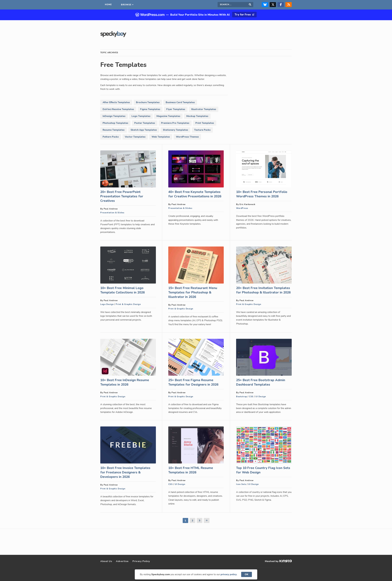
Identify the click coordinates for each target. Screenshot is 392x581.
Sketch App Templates (144, 129)
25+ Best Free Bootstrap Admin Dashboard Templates (260, 382)
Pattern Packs (111, 136)
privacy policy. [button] (229, 574)
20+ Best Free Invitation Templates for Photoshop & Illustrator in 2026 (263, 290)
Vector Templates (135, 136)
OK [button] (246, 574)
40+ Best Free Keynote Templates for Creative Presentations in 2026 (194, 194)
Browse (126, 4)
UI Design (260, 396)
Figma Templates (150, 109)
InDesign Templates (114, 116)
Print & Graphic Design (128, 304)
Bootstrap (241, 396)
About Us (106, 561)
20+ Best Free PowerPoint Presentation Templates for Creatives (121, 196)
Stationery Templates (175, 129)
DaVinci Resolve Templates (118, 109)
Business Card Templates (180, 102)
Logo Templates (141, 116)
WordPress (242, 208)
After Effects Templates (116, 102)
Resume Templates (113, 129)
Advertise (122, 561)
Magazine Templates (168, 116)
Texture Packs (202, 129)
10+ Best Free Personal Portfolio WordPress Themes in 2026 (261, 194)
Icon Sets (241, 484)
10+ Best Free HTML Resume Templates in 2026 (190, 470)
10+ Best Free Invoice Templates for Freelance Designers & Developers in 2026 (125, 472)
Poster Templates (144, 123)
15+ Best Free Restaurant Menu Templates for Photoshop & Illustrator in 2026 (192, 292)
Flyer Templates (175, 109)
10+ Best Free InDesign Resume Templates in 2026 (124, 382)
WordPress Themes (187, 136)
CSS (251, 396)
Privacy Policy (141, 561)
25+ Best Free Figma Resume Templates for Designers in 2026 (193, 382)
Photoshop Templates (115, 123)
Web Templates (161, 136)
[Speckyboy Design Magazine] (113, 36)
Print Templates (204, 123)
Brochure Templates (148, 102)
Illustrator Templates (203, 109)
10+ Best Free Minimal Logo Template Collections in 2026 (122, 290)
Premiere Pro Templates (175, 123)
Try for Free (243, 14)
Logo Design (107, 304)
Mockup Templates (197, 116)
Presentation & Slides (112, 212)
